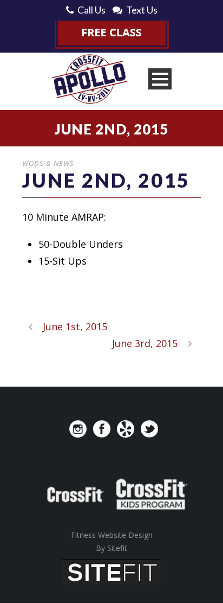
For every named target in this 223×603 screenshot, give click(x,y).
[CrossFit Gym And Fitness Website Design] (111, 571)
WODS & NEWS (48, 163)
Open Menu (160, 78)
